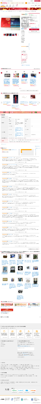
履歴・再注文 (7, 6)
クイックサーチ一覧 (3, 377)
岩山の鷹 (10, 178)
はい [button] (25, 162)
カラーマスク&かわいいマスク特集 (22, 374)
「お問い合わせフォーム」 (25, 353)
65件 (35, 149)
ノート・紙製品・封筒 (21, 364)
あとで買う (33, 5)
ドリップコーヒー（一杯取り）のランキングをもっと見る (29, 90)
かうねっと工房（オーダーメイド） (33, 368)
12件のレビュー (29, 46)
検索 (26, 3)
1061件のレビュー (14, 149)
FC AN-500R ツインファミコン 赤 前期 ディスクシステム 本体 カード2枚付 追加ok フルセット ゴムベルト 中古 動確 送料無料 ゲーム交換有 (33, 103)
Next (18, 35)
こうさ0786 (10, 213)
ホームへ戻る (5, 313)
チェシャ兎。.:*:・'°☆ (11, 157)
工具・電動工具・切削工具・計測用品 (24, 368)
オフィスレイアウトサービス (7, 374)
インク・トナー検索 (17, 369)
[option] (7, 78)
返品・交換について (38, 146)
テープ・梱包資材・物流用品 (17, 367)
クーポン (17, 6)
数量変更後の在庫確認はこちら (35, 27)
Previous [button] (1, 73)
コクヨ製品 (11, 364)
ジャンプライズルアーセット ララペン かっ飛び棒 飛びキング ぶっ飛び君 (7, 102)
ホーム (1, 11)
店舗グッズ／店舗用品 (24, 367)
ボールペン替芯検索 (22, 369)
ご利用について (7, 328)
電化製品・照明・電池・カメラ (26, 365)
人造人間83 (10, 186)
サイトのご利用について (7, 383)
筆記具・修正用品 (27, 364)
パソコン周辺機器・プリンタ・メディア (16, 365)
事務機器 (32, 365)
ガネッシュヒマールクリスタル (13, 164)
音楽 (3, 11)
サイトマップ (13, 383)
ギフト (12, 367)
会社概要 (2, 382)
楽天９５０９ (10, 234)
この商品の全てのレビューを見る (33, 249)
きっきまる (10, 207)
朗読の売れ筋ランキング (26, 14)
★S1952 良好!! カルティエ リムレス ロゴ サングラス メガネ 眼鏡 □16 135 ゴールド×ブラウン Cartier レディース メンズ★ (24, 103)
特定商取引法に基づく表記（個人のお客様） (24, 382)
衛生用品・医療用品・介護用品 (4, 368)
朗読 (6, 11)
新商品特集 (2, 374)
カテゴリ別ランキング (3, 369)
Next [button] (39, 73)
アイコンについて (4, 144)
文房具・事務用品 (15, 364)
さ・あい (10, 227)
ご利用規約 (16, 382)
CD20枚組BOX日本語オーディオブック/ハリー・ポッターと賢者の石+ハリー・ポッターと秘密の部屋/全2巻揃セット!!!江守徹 (19, 129)
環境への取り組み (6, 382)
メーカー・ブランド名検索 (10, 369)
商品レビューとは (38, 148)
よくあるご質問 (3, 344)
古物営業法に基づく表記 (34, 382)
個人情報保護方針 (12, 382)
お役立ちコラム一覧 (14, 374)
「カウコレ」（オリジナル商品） (5, 364)
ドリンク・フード (8, 367)
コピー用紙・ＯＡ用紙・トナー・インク (6, 365)
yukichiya (10, 221)
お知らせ (2, 383)
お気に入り (13, 6)
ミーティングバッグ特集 (31, 374)
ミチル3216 (10, 241)
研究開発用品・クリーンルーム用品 (13, 368)
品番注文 (10, 6)
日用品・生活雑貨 (3, 367)
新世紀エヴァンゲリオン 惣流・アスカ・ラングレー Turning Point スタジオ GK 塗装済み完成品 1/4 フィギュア (16, 107)
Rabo (10, 172)
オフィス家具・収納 (36, 365)
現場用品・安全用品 (30, 367)
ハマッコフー (10, 201)
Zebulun (10, 194)
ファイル (31, 364)
